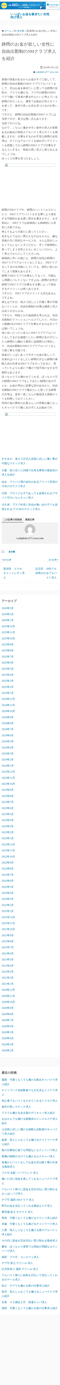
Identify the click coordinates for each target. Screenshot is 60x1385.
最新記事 (29, 519)
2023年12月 (8, 771)
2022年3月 (8, 898)
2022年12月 (8, 844)
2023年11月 (8, 777)
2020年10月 (8, 1002)
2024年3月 (8, 753)
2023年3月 (8, 826)
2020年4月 (8, 1038)
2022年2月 (8, 905)
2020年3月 (8, 1044)
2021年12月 (8, 917)
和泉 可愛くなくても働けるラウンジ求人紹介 (30, 1217)
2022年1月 (8, 911)
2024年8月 (8, 723)
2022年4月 (8, 892)
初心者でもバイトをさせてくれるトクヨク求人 (30, 1100)
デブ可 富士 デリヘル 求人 (17, 1263)
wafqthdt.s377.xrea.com (47, 72)
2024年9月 (8, 717)
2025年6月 (8, 662)
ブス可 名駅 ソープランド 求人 (20, 1172)
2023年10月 (8, 783)
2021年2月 (8, 977)
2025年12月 (8, 626)
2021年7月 (8, 947)
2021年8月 (8, 941)
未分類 (11, 551)
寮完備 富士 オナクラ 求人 (17, 1212)
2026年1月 (8, 620)
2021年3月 (8, 971)
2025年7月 (8, 656)
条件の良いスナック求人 (16, 1106)
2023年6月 (8, 808)
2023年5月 (8, 814)
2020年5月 (8, 1032)
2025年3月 (8, 680)
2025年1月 (8, 693)
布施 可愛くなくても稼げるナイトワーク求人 (30, 1223)
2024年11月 (8, 705)
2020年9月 (8, 1008)
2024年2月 (8, 759)
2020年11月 (8, 996)
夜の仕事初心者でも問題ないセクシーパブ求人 (30, 1150)
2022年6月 (8, 880)
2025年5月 (8, 668)
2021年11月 (8, 923)
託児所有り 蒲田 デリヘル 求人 (20, 1269)
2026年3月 (8, 608)
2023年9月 (8, 789)
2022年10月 (8, 856)
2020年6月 (8, 1026)
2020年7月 (8, 1020)
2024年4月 (8, 747)
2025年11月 (8, 632)
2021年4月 (8, 965)
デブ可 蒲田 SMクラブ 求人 (18, 1199)
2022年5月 (8, 886)
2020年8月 (8, 1014)
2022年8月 (8, 868)
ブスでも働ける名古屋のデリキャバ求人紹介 (28, 1112)
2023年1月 (8, 838)
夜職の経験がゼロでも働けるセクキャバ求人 (28, 1156)
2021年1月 (8, 983)
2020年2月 (8, 1050)
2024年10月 (8, 711)
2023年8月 (8, 796)
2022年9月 (8, 862)
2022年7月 (8, 874)
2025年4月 (8, 674)
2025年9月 (8, 644)
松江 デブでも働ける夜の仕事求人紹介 (26, 1285)
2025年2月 (8, 687)
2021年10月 (8, 929)
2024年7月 (8, 729)
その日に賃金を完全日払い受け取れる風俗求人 (30, 1240)
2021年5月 (8, 959)
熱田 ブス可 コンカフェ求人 (20, 1257)
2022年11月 (8, 850)
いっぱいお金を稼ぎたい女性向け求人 (30, 15)
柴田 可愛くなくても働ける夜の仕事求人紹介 (30, 1308)
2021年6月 (8, 953)
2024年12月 (8, 698)
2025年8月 (8, 650)
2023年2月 (8, 832)
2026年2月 (8, 614)
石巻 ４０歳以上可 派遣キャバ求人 (24, 1302)
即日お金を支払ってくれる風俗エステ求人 (27, 1205)
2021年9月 (8, 935)
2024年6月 (8, 735)
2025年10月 (8, 638)
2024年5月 (8, 741)
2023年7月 (8, 802)
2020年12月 (8, 989)
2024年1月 (8, 765)
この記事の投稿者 (12, 519)
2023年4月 (8, 820)
